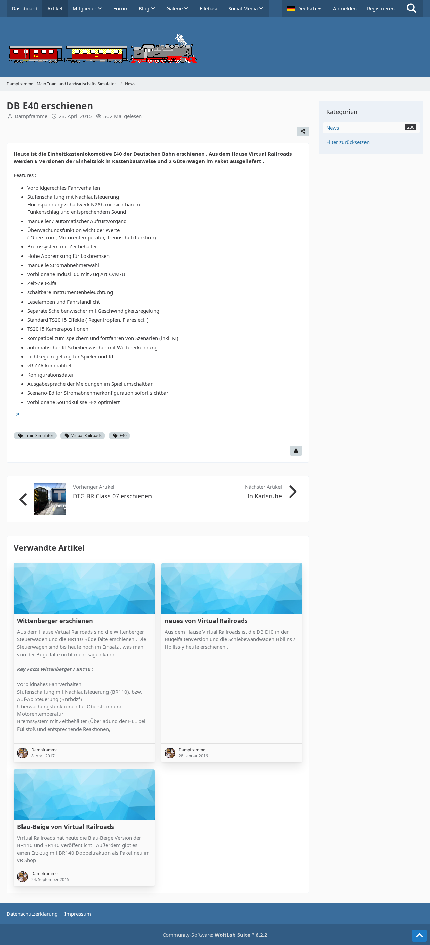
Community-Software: (215, 934)
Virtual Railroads (86, 435)
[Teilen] (303, 131)
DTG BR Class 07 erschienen (112, 496)
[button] (305, 8)
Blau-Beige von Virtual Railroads (65, 827)
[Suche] (411, 8)
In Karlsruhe (264, 496)
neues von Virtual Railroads (206, 621)
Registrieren (381, 8)
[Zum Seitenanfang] (419, 936)
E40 (123, 435)
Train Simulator (39, 435)
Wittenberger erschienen (55, 621)
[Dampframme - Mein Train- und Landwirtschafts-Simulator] (215, 47)
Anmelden (345, 8)
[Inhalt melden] (296, 451)
